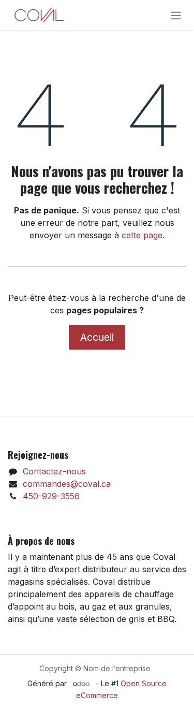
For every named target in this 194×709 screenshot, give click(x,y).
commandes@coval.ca (67, 484)
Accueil (97, 337)
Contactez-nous (54, 471)
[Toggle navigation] (176, 15)
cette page (142, 235)
